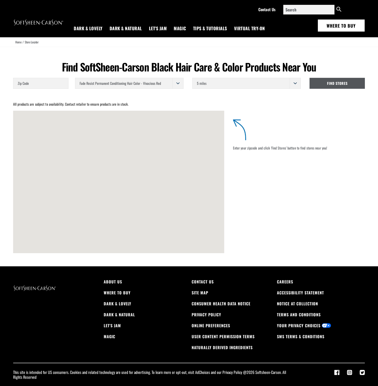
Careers (285, 281)
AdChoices (202, 372)
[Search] (338, 9)
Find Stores (337, 83)
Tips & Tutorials (210, 28)
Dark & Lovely (88, 28)
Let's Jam (158, 28)
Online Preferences (211, 325)
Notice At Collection (297, 303)
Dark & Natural (126, 28)
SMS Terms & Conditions (300, 336)
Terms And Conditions (299, 314)
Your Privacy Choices (298, 325)
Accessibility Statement (300, 292)
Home (18, 42)
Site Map (200, 292)
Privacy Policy (206, 314)
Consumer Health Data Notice (221, 303)
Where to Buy (341, 25)
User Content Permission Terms (223, 336)
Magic (180, 28)
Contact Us (267, 9)
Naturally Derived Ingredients (222, 347)
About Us (113, 281)
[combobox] (308, 9)
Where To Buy (117, 292)
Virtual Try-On (249, 28)
